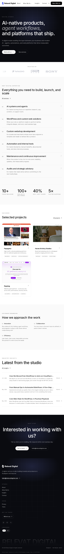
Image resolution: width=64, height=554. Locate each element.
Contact (44, 3)
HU (8, 530)
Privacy (4, 504)
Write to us (7, 516)
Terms (3, 507)
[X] (10, 522)
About (18, 3)
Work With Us (56, 3)
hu (49, 3)
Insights (37, 3)
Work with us (8, 52)
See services (22, 52)
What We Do (26, 3)
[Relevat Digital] (9, 3)
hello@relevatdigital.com (39, 448)
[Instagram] (7, 522)
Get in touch (21, 448)
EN (4, 530)
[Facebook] (3, 522)
